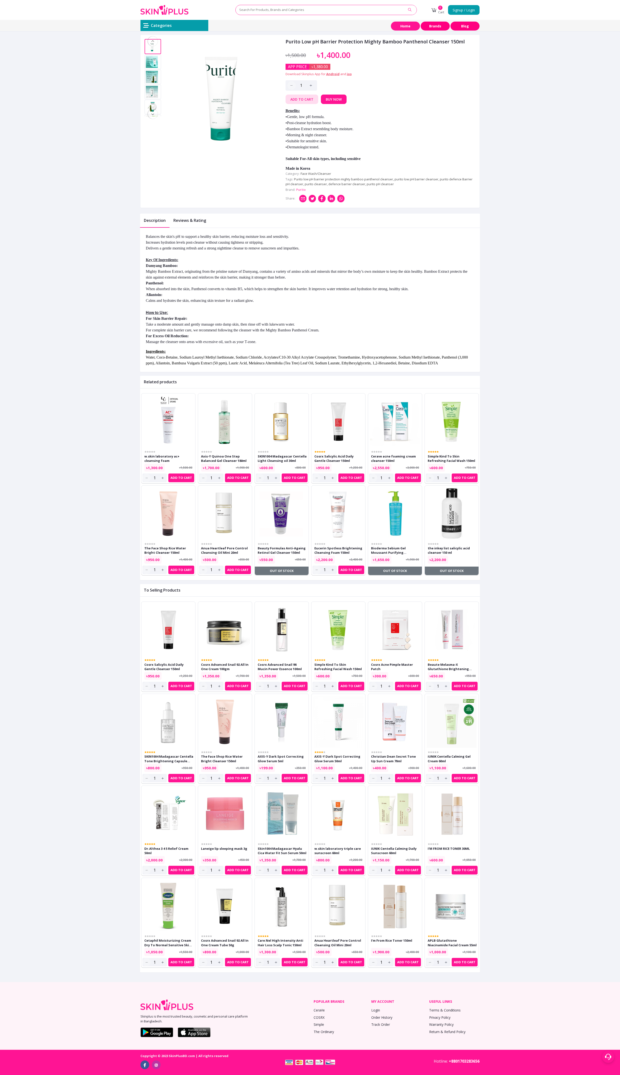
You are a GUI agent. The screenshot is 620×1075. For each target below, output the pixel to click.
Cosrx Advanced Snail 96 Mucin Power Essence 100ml (280, 666)
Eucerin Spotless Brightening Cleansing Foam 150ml (338, 550)
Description (155, 220)
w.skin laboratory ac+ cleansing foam (161, 458)
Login (375, 1010)
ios (349, 74)
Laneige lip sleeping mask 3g (224, 848)
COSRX (319, 1017)
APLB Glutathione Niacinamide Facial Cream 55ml (452, 942)
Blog (465, 26)
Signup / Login (464, 10)
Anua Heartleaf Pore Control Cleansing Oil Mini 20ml (224, 550)
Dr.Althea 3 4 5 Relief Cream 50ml (166, 850)
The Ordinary (324, 1031)
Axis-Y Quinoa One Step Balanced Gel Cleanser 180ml (224, 458)
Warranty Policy (441, 1024)
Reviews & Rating (189, 220)
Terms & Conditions (445, 1010)
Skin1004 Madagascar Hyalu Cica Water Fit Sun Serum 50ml (282, 850)
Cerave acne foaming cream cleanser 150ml (393, 458)
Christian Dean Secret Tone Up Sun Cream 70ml (393, 758)
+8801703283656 (464, 1061)
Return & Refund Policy (447, 1031)
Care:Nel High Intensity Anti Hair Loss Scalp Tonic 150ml (280, 942)
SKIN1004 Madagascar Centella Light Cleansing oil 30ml (282, 458)
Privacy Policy (439, 1017)
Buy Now (334, 99)
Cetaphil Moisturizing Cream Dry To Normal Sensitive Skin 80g (167, 942)
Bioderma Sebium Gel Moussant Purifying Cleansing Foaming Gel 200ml (394, 550)
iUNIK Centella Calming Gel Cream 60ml (449, 758)
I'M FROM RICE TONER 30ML (449, 848)
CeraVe (319, 1010)
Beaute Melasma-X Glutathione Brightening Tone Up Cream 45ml (448, 666)
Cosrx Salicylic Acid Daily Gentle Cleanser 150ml (334, 458)
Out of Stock (282, 571)
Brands (435, 26)
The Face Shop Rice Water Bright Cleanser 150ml (165, 550)
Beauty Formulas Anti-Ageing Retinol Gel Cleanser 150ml (282, 550)
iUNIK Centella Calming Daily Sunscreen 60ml (394, 850)
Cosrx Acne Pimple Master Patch (392, 666)
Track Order (380, 1024)
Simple (319, 1024)
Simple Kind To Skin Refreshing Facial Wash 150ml (451, 458)
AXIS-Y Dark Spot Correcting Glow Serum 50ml (337, 758)
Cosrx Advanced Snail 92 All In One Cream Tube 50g (224, 942)
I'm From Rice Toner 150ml (391, 940)
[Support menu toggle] (608, 1057)
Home (405, 26)
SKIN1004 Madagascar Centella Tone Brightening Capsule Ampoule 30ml (168, 758)
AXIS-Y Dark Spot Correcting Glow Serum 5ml (281, 758)
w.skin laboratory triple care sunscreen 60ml (337, 850)
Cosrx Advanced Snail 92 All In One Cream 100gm (224, 666)
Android (333, 74)
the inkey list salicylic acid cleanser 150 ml (449, 550)
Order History (381, 1017)
